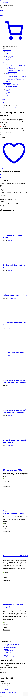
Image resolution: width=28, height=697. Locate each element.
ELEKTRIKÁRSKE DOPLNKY (11, 86)
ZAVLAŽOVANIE (9, 75)
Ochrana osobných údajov (10, 647)
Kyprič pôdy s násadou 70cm (13, 352)
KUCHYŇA (7, 92)
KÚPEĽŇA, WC (8, 94)
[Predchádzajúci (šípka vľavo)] (0, 696)
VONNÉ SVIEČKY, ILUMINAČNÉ (15, 70)
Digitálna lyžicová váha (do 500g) (15, 295)
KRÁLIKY (7, 53)
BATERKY (7, 89)
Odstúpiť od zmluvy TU (9, 656)
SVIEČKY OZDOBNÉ (12, 72)
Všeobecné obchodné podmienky (11, 644)
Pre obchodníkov (8, 652)
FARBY (6, 87)
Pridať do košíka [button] (12, 298)
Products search (4, 5)
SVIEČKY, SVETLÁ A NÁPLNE (12, 68)
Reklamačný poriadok (9, 650)
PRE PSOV (7, 59)
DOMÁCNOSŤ (6, 90)
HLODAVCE (8, 57)
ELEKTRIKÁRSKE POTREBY (11, 84)
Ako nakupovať (7, 653)
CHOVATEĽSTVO (7, 50)
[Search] (1, 7)
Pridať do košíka (6, 486)
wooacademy (3, 692)
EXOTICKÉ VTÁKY (9, 56)
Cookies (6, 649)
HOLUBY (7, 54)
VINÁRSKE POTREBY (10, 73)
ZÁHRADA (5, 62)
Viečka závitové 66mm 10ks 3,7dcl (15, 556)
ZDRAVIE (7, 95)
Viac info (10, 240)
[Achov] (5, 14)
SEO (15, 692)
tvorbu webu (10, 692)
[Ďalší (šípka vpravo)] (1, 696)
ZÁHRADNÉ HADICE (12, 78)
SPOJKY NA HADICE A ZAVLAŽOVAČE (17, 76)
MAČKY (7, 61)
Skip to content (3, 0)
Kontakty (6, 655)
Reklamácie (6, 645)
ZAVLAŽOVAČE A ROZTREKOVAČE (16, 79)
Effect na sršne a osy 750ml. (13, 470)
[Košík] (14, 44)
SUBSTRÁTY (8, 64)
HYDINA (7, 51)
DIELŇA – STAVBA (7, 83)
